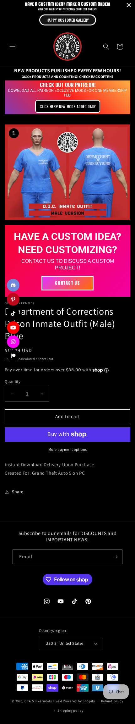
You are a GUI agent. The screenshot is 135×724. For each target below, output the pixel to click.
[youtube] (13, 327)
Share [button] (18, 492)
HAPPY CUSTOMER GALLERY (67, 20)
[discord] (13, 285)
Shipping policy (70, 710)
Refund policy (112, 701)
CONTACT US (67, 283)
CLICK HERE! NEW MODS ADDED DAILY (68, 106)
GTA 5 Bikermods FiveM (43, 701)
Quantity (12, 381)
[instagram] (13, 341)
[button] (12, 46)
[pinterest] (13, 299)
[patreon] (13, 356)
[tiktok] (13, 313)
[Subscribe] (115, 557)
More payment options (67, 449)
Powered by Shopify (79, 701)
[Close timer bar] (128, 5)
